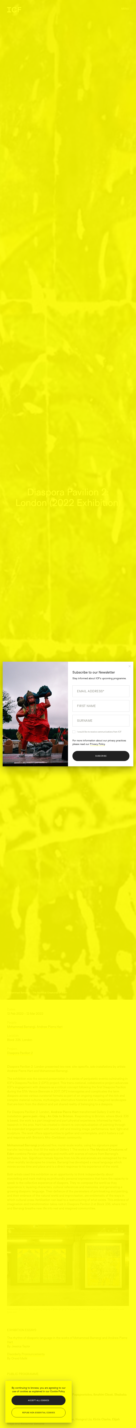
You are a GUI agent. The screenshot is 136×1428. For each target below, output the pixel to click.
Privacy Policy (97, 743)
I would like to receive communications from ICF (99, 731)
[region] (38, 1402)
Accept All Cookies (38, 1400)
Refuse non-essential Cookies (38, 1412)
